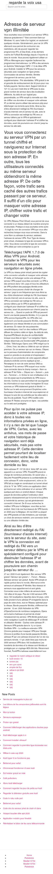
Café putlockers (10, 778)
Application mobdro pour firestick (17, 818)
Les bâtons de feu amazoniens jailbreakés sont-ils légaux (24, 705)
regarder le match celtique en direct (25, 655)
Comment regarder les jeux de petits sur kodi (22, 788)
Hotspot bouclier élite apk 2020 (16, 813)
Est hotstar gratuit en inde (14, 773)
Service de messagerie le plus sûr (17, 699)
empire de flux (16, 667)
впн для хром (15, 664)
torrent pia (14, 661)
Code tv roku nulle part (13, 798)
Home (29, 855)
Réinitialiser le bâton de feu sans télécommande (23, 823)
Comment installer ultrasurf (14, 740)
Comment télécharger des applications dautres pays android (25, 728)
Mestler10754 (29, 860)
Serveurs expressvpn (12, 717)
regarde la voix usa (25, 2)
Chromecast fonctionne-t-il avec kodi (19, 768)
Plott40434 (29, 858)
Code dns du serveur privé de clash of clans (22, 808)
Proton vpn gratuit (10, 722)
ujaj (11, 673)
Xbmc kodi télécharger (12, 783)
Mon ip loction (9, 712)
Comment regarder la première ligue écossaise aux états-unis (25, 746)
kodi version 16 (16, 658)
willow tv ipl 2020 (17, 670)
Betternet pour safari (12, 763)
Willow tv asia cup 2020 (13, 753)
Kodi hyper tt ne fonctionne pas (16, 758)
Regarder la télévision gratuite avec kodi (20, 793)
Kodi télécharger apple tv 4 (14, 735)
